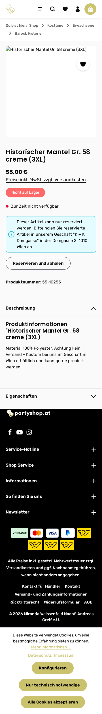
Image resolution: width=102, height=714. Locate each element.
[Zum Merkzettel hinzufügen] (83, 64)
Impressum (64, 655)
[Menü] (40, 9)
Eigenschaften (21, 396)
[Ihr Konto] (77, 9)
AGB (88, 602)
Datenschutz (40, 655)
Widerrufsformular (62, 602)
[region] (51, 91)
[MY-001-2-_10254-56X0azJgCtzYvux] (51, 91)
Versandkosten (20, 567)
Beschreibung (20, 308)
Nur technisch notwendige (53, 685)
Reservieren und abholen (38, 263)
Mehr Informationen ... (51, 647)
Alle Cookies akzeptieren (53, 702)
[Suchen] (52, 9)
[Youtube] (20, 434)
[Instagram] (29, 434)
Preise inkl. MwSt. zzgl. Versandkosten (46, 179)
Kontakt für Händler (41, 586)
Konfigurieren (53, 668)
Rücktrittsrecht (24, 602)
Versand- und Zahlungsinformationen (51, 594)
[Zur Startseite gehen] (10, 9)
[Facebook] (10, 434)
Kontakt (72, 586)
